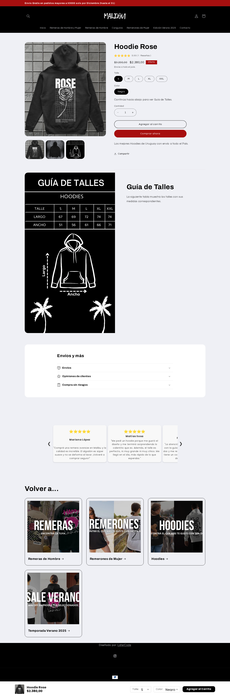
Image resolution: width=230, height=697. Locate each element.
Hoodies (158, 558)
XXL (161, 79)
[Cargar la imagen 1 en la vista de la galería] (35, 149)
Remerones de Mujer (106, 558)
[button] (28, 16)
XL (149, 79)
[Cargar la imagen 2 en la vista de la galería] (55, 149)
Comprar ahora (150, 133)
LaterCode (124, 645)
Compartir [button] (123, 154)
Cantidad (119, 106)
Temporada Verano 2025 (47, 630)
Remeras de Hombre (44, 558)
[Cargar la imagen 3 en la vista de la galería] (75, 149)
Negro (121, 91)
